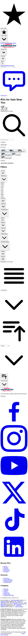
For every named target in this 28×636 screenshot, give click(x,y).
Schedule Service (7, 581)
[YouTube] (14, 478)
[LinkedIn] (14, 559)
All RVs (5, 566)
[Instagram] (14, 451)
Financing (3, 65)
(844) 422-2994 (4, 605)
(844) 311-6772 (17, 604)
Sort (6, 109)
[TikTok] (14, 532)
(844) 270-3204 (14, 602)
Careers (5, 591)
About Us (5, 589)
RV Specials (6, 570)
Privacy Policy (7, 594)
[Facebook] (14, 424)
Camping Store (7, 582)
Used (5, 144)
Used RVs (6, 569)
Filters (2, 109)
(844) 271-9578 (19, 606)
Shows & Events (12, 43)
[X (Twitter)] (14, 505)
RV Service (6, 578)
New (2, 144)
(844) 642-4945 (4, 601)
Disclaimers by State (8, 595)
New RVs (5, 567)
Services (3, 56)
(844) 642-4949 (15, 600)
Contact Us (6, 592)
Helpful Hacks (4, 43)
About (2, 61)
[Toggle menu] (6, 95)
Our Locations (4, 35)
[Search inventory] (14, 67)
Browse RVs (3, 49)
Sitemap (6, 634)
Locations (5, 590)
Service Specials (7, 579)
